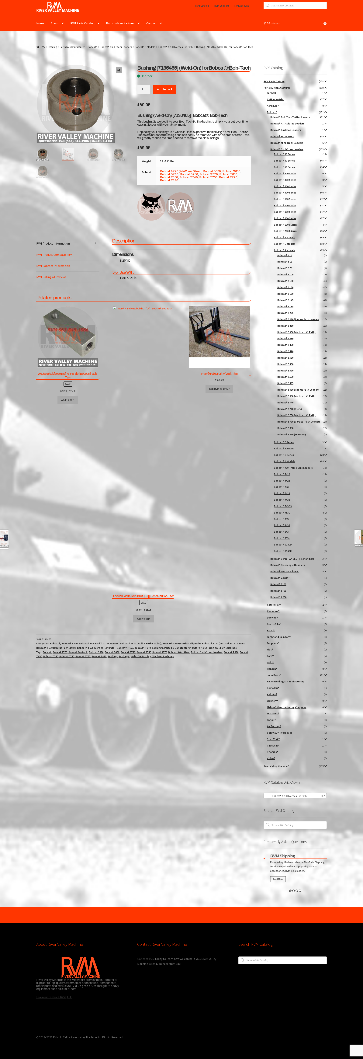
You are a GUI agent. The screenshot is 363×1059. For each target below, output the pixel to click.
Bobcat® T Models (284, 461)
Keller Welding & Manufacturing (285, 681)
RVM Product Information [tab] (53, 243)
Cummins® (273, 611)
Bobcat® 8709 (278, 590)
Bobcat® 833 (281, 519)
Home (40, 23)
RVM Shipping (278, 856)
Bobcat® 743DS (283, 506)
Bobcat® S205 (285, 313)
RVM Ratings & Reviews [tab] (51, 277)
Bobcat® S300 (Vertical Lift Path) (296, 332)
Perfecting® (274, 726)
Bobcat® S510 (285, 351)
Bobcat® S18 (284, 261)
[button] (119, 70)
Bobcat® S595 (285, 383)
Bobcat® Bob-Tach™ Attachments (99, 643)
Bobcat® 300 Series (285, 180)
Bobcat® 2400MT (280, 578)
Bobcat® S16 (284, 255)
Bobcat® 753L (282, 512)
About (55, 23)
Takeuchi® (273, 745)
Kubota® (272, 694)
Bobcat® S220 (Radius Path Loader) (298, 319)
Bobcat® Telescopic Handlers (287, 565)
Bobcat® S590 (285, 376)
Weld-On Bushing (141, 656)
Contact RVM (145, 959)
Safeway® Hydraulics (279, 732)
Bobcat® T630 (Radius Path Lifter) (56, 648)
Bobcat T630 (228, 174)
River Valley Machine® (276, 766)
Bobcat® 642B (282, 480)
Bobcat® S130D (283, 544)
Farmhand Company (279, 637)
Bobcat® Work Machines (284, 571)
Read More (273, 879)
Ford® (270, 656)
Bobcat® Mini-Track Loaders (286, 143)
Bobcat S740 (169, 174)
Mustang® (273, 713)
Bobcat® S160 (285, 293)
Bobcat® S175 (285, 300)
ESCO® (271, 630)
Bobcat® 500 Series (285, 192)
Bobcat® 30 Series (284, 154)
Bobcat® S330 (285, 338)
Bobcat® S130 (285, 281)
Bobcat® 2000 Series (286, 231)
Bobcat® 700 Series (285, 205)
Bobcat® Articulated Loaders (287, 123)
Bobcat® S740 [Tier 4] (289, 409)
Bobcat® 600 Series (285, 199)
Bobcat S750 (189, 174)
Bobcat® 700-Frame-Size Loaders (293, 467)
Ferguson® (273, 643)
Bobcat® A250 (278, 597)
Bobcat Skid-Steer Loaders (206, 652)
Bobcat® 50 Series (284, 167)
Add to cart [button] (67, 400)
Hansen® (272, 669)
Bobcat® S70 (284, 268)
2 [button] (293, 891)
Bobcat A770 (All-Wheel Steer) (180, 171)
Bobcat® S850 (285, 428)
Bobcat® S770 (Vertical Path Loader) (223, 643)
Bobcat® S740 (285, 402)
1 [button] (290, 891)
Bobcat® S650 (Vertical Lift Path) (296, 396)
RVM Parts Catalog (82, 23)
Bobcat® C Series (284, 442)
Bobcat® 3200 (278, 584)
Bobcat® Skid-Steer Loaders (116, 47)
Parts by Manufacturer (120, 23)
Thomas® (272, 752)
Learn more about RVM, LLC (54, 997)
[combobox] (295, 795)
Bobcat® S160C (283, 551)
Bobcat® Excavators (282, 136)
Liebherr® (272, 700)
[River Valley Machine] (180, 206)
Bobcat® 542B (282, 474)
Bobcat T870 (169, 180)
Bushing (112, 656)
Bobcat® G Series (284, 455)
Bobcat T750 (208, 177)
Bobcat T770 (228, 177)
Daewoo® (272, 617)
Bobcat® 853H (282, 538)
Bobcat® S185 (285, 306)
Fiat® (270, 649)
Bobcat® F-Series (284, 448)
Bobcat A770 (60, 652)
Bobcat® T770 (142, 648)
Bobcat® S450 (285, 345)
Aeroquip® (273, 105)
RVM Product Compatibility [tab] (54, 254)
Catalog (52, 47)
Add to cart (164, 89)
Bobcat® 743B (282, 499)
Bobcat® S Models (145, 47)
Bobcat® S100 (285, 274)
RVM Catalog (202, 5)
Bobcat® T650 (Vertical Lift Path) (96, 648)
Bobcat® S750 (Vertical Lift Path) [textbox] (294, 796)
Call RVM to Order (219, 389)
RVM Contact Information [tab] (53, 266)
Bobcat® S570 (285, 370)
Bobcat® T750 (125, 648)
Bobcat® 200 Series (285, 173)
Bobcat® (92, 47)
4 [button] (300, 891)
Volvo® (271, 758)
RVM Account (241, 5)
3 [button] (297, 891)
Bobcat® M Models (284, 244)
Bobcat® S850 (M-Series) (291, 434)
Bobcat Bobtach (78, 652)
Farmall (271, 93)
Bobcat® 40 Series (284, 160)
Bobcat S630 (212, 171)
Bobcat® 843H (282, 531)
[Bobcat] (151, 206)
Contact (151, 23)
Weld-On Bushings (226, 648)
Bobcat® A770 (69, 643)
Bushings (157, 648)
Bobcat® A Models (284, 237)
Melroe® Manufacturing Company (286, 707)
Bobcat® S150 (285, 287)
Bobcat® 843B (282, 525)
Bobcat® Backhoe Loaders (285, 130)
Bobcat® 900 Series (285, 218)
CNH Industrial (275, 99)
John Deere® (274, 675)
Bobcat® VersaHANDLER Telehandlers (292, 558)
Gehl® (270, 662)
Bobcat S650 (231, 171)
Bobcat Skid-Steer (179, 652)
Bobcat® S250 (285, 325)
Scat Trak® (273, 739)
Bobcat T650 (169, 177)
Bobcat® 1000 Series (286, 224)
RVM (43, 47)
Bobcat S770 (208, 174)
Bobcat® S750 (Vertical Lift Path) (175, 47)
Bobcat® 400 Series (285, 186)
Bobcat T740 (188, 177)
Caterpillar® (274, 604)
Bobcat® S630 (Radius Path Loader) (140, 643)
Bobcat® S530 (285, 357)
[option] (295, 868)
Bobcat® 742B (282, 493)
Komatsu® (273, 688)
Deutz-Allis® (274, 624)
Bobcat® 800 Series (285, 212)
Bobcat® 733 (281, 487)
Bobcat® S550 (285, 364)
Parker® (271, 720)
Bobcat (47, 652)
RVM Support (221, 5)
